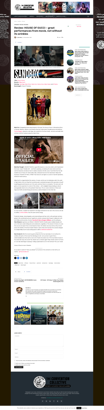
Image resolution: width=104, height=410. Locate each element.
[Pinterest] (53, 401)
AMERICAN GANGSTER (46, 229)
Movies (23, 21)
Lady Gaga (21, 84)
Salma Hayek (47, 84)
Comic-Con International (22, 316)
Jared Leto (34, 84)
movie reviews (57, 263)
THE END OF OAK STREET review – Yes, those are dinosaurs (38, 322)
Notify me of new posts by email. (23, 365)
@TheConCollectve (23, 251)
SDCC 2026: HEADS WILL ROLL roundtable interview (82, 89)
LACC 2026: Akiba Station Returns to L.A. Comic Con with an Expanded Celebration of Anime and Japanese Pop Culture (81, 80)
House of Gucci (21, 80)
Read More (84, 408)
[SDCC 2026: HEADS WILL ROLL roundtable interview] (70, 88)
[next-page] (17, 327)
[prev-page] (15, 327)
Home (15, 21)
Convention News (38, 318)
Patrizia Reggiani (18, 131)
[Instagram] (46, 401)
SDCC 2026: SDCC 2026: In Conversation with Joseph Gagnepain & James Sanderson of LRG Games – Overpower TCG (22, 320)
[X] (26, 295)
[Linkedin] (50, 401)
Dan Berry (20, 37)
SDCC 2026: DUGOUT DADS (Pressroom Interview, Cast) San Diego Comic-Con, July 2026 (55, 321)
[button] (88, 16)
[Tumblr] (57, 401)
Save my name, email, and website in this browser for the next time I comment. (33, 360)
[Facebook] (42, 401)
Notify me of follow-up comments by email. (25, 363)
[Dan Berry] (15, 37)
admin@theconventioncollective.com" (54, 397)
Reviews (26, 24)
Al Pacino (55, 84)
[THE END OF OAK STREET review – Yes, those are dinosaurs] (39, 315)
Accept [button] (78, 408)
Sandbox (19, 21)
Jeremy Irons (40, 84)
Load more (78, 95)
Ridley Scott (22, 82)
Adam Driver (28, 84)
